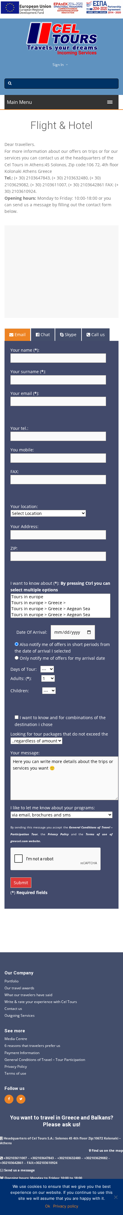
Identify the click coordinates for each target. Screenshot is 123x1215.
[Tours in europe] (60, 597)
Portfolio (11, 981)
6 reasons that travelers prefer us (32, 1045)
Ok (47, 1206)
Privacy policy (65, 1206)
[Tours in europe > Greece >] (60, 603)
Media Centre (15, 1038)
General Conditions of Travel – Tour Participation (44, 1059)
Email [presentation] (19, 334)
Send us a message (19, 1170)
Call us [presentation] (97, 334)
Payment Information (21, 1052)
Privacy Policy (15, 1066)
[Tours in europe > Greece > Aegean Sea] (60, 609)
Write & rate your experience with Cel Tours (40, 1001)
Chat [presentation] (44, 334)
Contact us (13, 1008)
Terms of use (15, 1073)
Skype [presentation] (70, 334)
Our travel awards (19, 988)
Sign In (58, 64)
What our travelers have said (28, 994)
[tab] (17, 334)
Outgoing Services (19, 1015)
